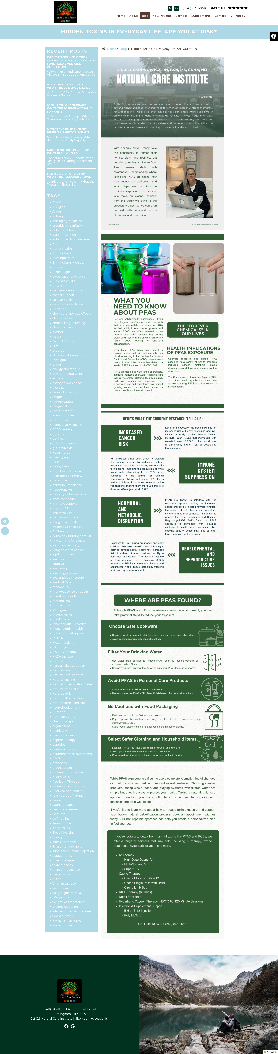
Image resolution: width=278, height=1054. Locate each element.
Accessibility (100, 1018)
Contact (220, 15)
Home (121, 15)
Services (181, 15)
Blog (145, 15)
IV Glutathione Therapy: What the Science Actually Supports (69, 108)
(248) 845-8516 (195, 8)
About (133, 15)
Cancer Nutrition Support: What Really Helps (69, 151)
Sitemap (81, 1018)
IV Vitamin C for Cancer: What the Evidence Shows (68, 86)
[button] (274, 36)
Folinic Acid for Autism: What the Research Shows (69, 175)
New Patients (162, 15)
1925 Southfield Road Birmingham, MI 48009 (74, 1011)
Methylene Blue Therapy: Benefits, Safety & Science (68, 131)
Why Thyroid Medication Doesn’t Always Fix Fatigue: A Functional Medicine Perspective (71, 62)
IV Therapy (237, 15)
